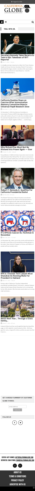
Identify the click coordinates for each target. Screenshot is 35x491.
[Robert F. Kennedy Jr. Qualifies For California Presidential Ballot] (17, 178)
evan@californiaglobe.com (25, 460)
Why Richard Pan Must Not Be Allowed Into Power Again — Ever (16, 148)
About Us (17, 472)
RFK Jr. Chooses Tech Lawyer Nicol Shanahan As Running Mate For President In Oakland (17, 275)
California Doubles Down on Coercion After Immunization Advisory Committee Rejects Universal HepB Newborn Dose (15, 103)
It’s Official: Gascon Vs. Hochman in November (17, 233)
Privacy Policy (17, 480)
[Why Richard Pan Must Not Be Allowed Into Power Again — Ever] (17, 135)
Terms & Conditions (17, 476)
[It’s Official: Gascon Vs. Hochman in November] (17, 221)
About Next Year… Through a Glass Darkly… (17, 319)
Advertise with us (17, 484)
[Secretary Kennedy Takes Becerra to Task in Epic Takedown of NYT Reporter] (17, 43)
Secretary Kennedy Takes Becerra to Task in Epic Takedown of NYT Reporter (17, 57)
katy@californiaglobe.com (24, 457)
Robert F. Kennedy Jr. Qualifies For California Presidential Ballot (16, 191)
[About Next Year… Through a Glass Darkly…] (17, 306)
